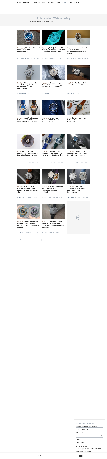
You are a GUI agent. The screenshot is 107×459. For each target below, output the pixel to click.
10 (60, 240)
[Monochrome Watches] (23, 2)
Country (78, 439)
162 (68, 240)
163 (71, 240)
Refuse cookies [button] (74, 455)
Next (88, 240)
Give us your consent (81, 446)
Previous (20, 240)
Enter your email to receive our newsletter (87, 426)
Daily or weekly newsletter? (83, 432)
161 (65, 240)
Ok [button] (80, 455)
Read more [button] (65, 455)
